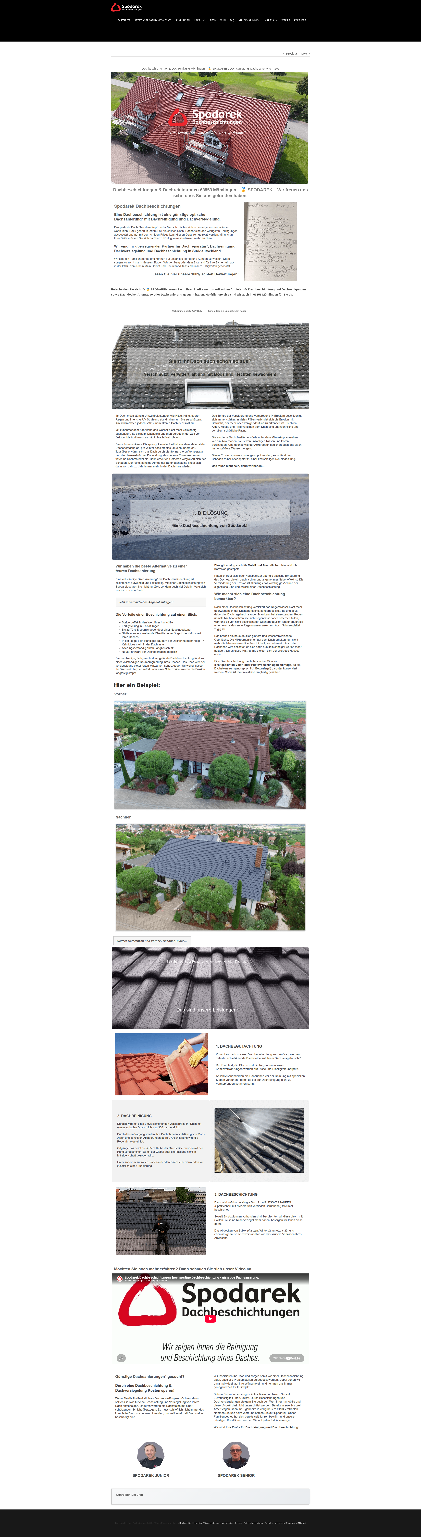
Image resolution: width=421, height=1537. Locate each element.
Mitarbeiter (197, 1523)
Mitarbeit (302, 1523)
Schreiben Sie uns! (129, 1494)
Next (304, 53)
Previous (292, 53)
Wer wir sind (227, 1523)
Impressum (280, 1523)
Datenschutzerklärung (253, 1523)
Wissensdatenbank (212, 1523)
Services (238, 1523)
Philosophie (185, 1523)
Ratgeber (269, 1523)
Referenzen (291, 1523)
